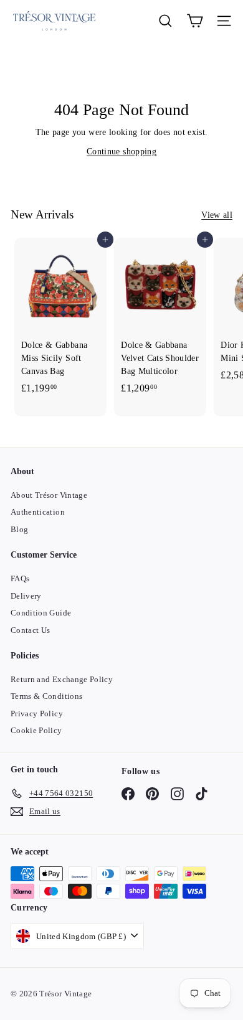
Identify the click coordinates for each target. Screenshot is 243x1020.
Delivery (26, 596)
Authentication (38, 512)
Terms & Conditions (46, 696)
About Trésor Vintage (49, 495)
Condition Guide (41, 612)
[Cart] (194, 20)
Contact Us (30, 630)
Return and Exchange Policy (62, 679)
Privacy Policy (37, 713)
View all (216, 215)
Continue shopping (121, 151)
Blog (19, 529)
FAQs (20, 578)
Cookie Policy (36, 730)
